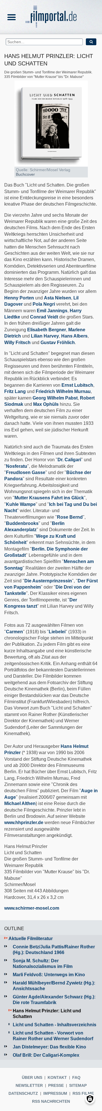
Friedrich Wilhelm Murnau (63, 391)
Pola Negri (44, 304)
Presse (56, 1085)
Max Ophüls (46, 404)
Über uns (32, 1077)
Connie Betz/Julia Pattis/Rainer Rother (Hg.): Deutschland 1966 (54, 949)
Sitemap (78, 1085)
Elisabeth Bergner (46, 329)
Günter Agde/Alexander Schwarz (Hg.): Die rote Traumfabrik (54, 999)
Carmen (14, 631)
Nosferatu (16, 466)
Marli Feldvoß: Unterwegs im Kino (49, 974)
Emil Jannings (52, 310)
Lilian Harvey (45, 336)
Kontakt (57, 1077)
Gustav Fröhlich (58, 342)
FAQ (76, 1077)
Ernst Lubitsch (77, 385)
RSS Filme (83, 1093)
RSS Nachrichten (51, 1101)
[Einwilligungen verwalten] (90, 1099)
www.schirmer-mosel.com (31, 908)
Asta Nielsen (57, 297)
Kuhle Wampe (21, 504)
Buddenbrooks (22, 523)
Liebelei (57, 631)
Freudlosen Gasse (25, 472)
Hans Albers (74, 336)
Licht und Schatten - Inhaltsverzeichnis (54, 1024)
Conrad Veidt (44, 317)
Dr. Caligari (69, 459)
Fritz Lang (15, 391)
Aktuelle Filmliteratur (30, 938)
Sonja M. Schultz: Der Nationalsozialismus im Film (43, 963)
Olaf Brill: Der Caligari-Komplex (46, 1055)
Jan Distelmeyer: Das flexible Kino (49, 1046)
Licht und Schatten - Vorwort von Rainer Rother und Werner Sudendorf (53, 1036)
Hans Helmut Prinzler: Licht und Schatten (47, 1013)
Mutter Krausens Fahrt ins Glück (49, 497)
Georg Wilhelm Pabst (55, 398)
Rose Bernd (70, 517)
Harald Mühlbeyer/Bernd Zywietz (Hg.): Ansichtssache (54, 985)
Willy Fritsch (17, 342)
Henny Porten (19, 297)
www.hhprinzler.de (23, 822)
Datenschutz (23, 1093)
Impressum (55, 1093)
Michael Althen (20, 803)
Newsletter (29, 1085)
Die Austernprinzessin (48, 580)
